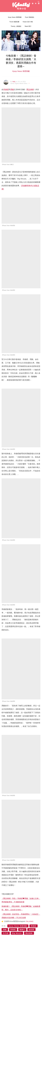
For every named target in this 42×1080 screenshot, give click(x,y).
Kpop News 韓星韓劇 (14, 17)
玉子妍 (5, 933)
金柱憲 (31, 930)
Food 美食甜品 (29, 17)
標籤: (4, 926)
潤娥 (12, 89)
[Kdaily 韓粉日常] (21, 6)
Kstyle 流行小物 (28, 22)
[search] (38, 2)
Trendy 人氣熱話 (16, 26)
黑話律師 (30, 89)
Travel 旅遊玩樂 (14, 22)
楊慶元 (22, 930)
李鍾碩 (6, 89)
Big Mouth (17, 933)
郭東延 (13, 930)
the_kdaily (29, 921)
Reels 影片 (28, 26)
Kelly (14, 81)
